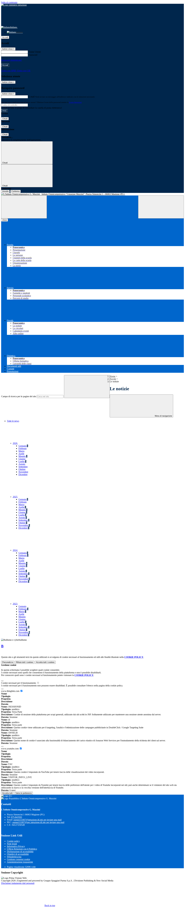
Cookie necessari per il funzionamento (19, 683)
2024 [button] (15, 550)
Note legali (12, 844)
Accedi (5, 37)
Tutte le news (13, 421)
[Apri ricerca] (161, 206)
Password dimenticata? (11, 60)
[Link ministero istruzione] (14, 5)
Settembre (23, 466)
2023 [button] (15, 603)
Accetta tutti (45, 662)
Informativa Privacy (16, 846)
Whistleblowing (14, 857)
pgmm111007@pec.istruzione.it (38, 822)
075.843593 (16, 817)
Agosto (21, 464)
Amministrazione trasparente (20, 862)
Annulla (5, 191)
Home (112, 376)
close (4, 220)
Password (32, 55)
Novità (113, 379)
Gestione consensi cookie (18, 859)
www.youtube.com (10, 748)
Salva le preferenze (23, 793)
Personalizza (7, 662)
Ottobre (21, 469)
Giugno (21, 459)
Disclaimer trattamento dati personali (17, 883)
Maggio (22, 456)
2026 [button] (15, 443)
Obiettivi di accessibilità (18, 854)
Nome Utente (34, 52)
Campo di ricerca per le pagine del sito (18, 396)
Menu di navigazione (163, 416)
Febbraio (22, 448)
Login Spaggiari (75, 102)
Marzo (21, 451)
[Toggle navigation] (24, 206)
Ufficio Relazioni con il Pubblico (22, 849)
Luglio (22, 461)
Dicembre (22, 474)
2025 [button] (15, 496)
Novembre (23, 472)
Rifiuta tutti (24, 662)
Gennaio (23, 446)
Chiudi (5, 119)
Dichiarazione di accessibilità (20, 851)
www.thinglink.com (10, 691)
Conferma (15, 191)
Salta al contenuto (9, 2)
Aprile (21, 453)
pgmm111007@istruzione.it (37, 820)
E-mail (31, 96)
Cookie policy (13, 841)
